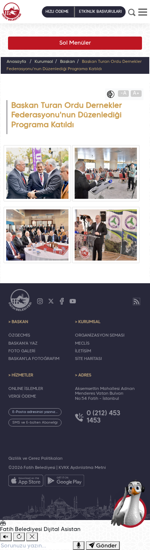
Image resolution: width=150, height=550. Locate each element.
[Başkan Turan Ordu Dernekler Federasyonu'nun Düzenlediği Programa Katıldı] (37, 173)
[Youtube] (72, 301)
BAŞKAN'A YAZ (23, 343)
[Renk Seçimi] (112, 94)
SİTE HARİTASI (88, 359)
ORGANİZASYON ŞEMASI (100, 335)
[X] (51, 301)
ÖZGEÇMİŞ (19, 335)
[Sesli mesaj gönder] (78, 545)
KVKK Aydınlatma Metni (82, 468)
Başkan (67, 62)
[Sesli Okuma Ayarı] (6, 536)
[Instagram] (40, 301)
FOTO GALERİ (21, 351)
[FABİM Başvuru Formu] (130, 503)
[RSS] (136, 301)
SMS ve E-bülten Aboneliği (35, 422)
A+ (136, 93)
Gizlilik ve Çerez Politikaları (35, 458)
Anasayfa (16, 62)
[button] (142, 12)
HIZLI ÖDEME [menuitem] (57, 12)
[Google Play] (64, 482)
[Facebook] (61, 301)
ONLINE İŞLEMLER (25, 389)
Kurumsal (44, 62)
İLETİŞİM (83, 351)
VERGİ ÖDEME (22, 396)
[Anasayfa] (11, 11)
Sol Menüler (75, 43)
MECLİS (82, 343)
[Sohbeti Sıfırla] (19, 536)
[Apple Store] (25, 482)
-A (124, 93)
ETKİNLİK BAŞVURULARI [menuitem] (100, 12)
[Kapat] (32, 536)
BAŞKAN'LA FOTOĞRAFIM (33, 359)
